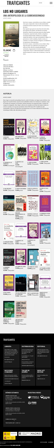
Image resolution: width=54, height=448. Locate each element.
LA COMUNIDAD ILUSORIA (45, 213)
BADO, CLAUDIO (14, 71)
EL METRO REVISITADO (32, 136)
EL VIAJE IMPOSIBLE (7, 188)
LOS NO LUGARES (6, 292)
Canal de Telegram (8, 361)
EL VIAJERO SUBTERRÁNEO (20, 188)
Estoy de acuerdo (43, 442)
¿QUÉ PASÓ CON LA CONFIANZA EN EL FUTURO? (19, 321)
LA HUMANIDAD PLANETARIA (6, 268)
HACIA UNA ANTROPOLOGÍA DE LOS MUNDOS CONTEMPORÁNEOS (20, 215)
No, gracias (50, 442)
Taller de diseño (25, 371)
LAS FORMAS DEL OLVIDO (20, 266)
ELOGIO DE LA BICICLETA (32, 188)
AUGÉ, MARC (7, 18)
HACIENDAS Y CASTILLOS (32, 214)
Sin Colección (6, 68)
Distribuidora (28, 346)
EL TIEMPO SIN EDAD (44, 161)
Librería (8, 346)
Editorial (41, 346)
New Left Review (41, 371)
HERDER (10, 65)
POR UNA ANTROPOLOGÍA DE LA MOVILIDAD (20, 293)
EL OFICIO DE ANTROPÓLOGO (43, 138)
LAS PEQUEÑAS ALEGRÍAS (45, 268)
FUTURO (5, 213)
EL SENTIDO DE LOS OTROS (19, 162)
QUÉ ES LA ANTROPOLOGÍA (32, 293)
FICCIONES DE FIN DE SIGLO (44, 189)
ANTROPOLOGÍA (11, 80)
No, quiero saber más (15, 445)
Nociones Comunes (9, 371)
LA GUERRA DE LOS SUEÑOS (19, 241)
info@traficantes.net (9, 420)
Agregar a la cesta (14, 50)
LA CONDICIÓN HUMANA (8, 242)
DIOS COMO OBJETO (19, 136)
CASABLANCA (6, 137)
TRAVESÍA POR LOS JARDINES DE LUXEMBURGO (43, 294)
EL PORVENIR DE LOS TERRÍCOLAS (7, 163)
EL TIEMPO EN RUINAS (32, 162)
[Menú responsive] (51, 3)
